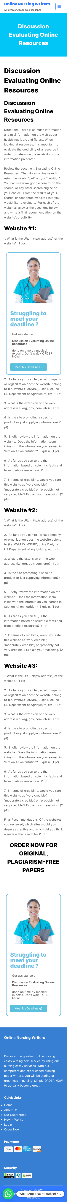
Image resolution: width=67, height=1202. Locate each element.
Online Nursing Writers (27, 4)
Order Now (12, 1129)
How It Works (13, 1119)
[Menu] (59, 6)
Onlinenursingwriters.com (27, 1194)
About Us (10, 1110)
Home (8, 1105)
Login (8, 1124)
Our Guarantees (15, 1115)
